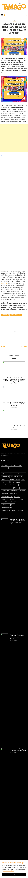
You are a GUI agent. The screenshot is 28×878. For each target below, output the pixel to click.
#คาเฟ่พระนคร (12, 468)
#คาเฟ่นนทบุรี (4, 468)
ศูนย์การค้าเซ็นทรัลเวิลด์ (13, 485)
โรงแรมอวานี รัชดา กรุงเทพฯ (7, 507)
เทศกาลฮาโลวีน (20, 499)
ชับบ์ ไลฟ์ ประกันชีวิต (18, 476)
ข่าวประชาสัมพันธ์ (5, 314)
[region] (14, 869)
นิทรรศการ (12, 479)
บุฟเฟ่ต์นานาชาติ (5, 482)
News (14, 20)
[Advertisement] (14, 138)
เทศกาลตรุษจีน (5, 499)
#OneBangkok (14, 465)
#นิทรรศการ (19, 468)
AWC (11, 471)
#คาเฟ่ (20, 465)
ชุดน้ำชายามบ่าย (5, 479)
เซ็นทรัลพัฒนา (22, 490)
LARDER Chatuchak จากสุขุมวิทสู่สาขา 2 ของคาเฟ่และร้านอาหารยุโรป (18, 749)
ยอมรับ (14, 874)
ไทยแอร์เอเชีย (20, 510)
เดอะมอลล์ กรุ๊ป (5, 493)
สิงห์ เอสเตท (16, 487)
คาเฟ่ (12, 476)
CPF (15, 471)
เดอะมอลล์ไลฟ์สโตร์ (13, 493)
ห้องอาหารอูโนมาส (5, 490)
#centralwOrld (5, 465)
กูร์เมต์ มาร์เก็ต (16, 473)
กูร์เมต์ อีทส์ (23, 473)
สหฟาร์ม (21, 485)
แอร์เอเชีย (10, 502)
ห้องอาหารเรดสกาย (14, 490)
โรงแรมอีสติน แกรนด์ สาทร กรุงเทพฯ (9, 510)
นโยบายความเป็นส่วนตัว (8, 871)
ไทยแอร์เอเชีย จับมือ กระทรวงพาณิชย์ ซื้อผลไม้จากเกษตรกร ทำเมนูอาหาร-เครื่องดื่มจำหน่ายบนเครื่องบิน (14, 404)
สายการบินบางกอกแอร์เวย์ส (7, 487)
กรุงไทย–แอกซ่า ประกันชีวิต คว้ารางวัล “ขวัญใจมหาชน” (14, 426)
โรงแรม (12, 504)
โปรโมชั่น (16, 502)
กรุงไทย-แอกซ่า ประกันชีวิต (7, 473)
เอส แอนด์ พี (4, 502)
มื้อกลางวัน (12, 482)
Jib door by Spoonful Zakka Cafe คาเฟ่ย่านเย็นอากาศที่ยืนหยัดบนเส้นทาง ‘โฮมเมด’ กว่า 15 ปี (17, 520)
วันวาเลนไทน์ (4, 485)
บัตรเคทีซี (18, 479)
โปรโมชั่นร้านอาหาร (5, 504)
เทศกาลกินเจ (16, 496)
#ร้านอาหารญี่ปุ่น (5, 471)
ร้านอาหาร (18, 482)
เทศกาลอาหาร (12, 499)
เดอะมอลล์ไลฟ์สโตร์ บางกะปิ (16, 314)
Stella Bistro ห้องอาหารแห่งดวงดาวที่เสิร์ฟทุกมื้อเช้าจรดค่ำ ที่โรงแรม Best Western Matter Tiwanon (17, 636)
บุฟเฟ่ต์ (23, 479)
